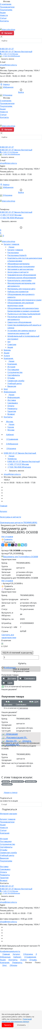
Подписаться (9, 809)
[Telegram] (25, 545)
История (4, 838)
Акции (3, 824)
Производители (7, 822)
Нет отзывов (7, 536)
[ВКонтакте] (2, 545)
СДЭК (35, 701)
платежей (17, 652)
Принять (7, 1025)
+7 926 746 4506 (11, 56)
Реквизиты (5, 875)
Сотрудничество (7, 844)
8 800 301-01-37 (7, 48)
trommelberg (7, 784)
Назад (11, 247)
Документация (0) (15, 737)
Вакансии (4, 858)
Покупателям (6, 861)
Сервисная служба (8, 852)
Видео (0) (11, 740)
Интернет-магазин (8, 813)
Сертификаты (6, 847)
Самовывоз (21, 703)
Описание (11, 733)
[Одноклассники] (6, 545)
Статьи (3, 830)
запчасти (5, 781)
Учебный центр (7, 855)
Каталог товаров (7, 819)
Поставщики (6, 841)
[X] (12, 545)
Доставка (8, 703)
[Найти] (2, 45)
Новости (4, 827)
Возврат (3, 880)
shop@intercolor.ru (8, 65)
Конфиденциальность (10, 951)
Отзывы (3, 850)
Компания (4, 833)
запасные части (17, 781)
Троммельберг (30, 781)
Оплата (26, 740)
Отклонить (21, 1025)
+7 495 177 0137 (9, 54)
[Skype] (22, 545)
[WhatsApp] (19, 545)
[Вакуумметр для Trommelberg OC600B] (19, 556)
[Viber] (15, 545)
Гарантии (4, 877)
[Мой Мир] (9, 545)
